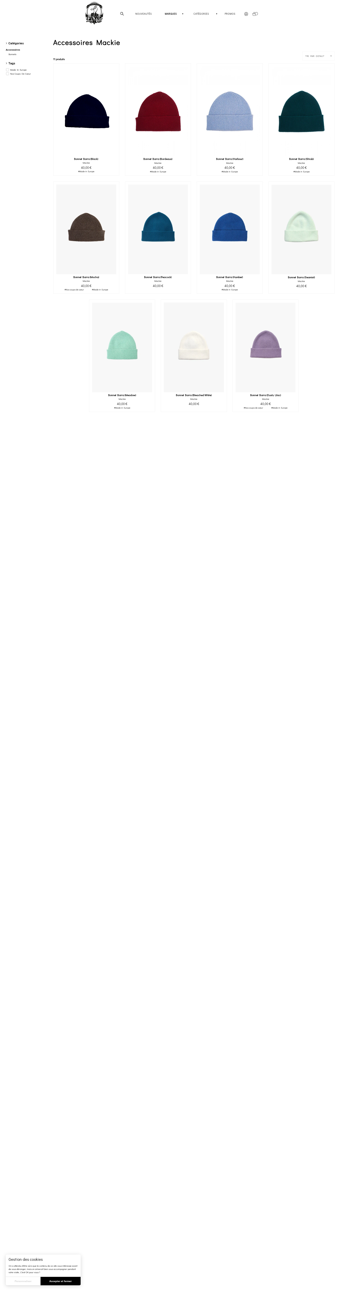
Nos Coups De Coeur (20, 73)
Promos (230, 13)
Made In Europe (18, 69)
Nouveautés (143, 13)
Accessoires (13, 49)
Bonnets (12, 54)
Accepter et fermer (60, 1281)
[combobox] (318, 55)
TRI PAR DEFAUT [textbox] (314, 56)
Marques (171, 13)
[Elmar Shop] (99, 13)
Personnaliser (23, 1281)
